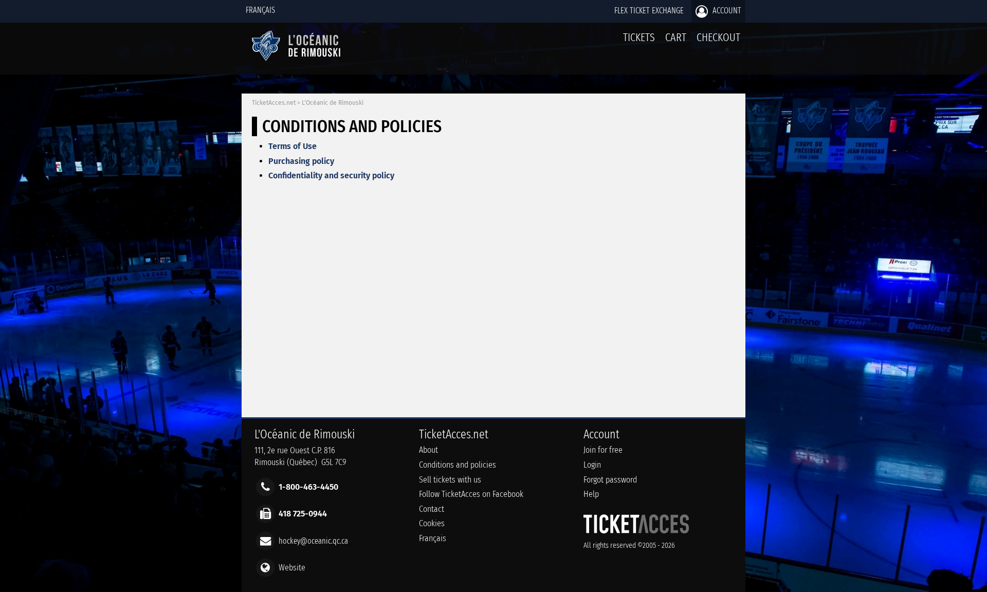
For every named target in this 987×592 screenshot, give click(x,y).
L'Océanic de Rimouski (332, 102)
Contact (431, 509)
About (428, 450)
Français (260, 10)
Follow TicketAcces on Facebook (471, 494)
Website (292, 567)
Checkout (718, 37)
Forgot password (610, 480)
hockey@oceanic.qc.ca (313, 540)
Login (592, 465)
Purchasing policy (301, 161)
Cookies (432, 523)
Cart (675, 37)
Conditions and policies (457, 465)
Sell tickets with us (450, 480)
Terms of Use (292, 146)
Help (591, 494)
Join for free (603, 450)
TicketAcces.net (274, 102)
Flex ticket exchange (649, 10)
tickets (639, 37)
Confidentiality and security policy (331, 175)
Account (725, 10)
